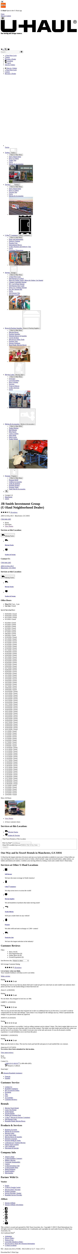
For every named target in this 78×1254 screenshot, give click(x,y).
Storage (13, 272)
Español (7, 1078)
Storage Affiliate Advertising (14, 1205)
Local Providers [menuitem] (14, 380)
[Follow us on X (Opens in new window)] (6, 1221)
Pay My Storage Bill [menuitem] (15, 289)
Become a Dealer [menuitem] (10, 59)
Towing (7, 184)
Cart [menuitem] (8, 63)
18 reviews (13, 512)
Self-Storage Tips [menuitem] (14, 293)
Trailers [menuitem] (7, 152)
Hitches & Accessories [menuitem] (16, 164)
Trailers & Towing (10, 554)
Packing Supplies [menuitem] (14, 334)
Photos (9, 526)
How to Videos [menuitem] (14, 158)
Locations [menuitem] (9, 61)
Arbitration (8, 1236)
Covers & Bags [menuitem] (14, 338)
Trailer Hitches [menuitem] (13, 428)
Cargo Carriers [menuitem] (13, 433)
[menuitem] (43, 189)
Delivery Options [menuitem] (14, 241)
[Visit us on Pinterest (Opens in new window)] (6, 1215)
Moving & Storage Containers (17, 1117)
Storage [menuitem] (7, 272)
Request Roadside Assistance (12, 1073)
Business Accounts (11, 1129)
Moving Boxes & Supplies (13, 1137)
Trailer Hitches (9, 911)
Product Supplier (10, 1191)
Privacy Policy (9, 1238)
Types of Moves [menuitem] (14, 386)
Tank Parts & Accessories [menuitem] (17, 489)
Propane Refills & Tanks (13, 1140)
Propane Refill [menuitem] (13, 480)
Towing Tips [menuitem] (13, 192)
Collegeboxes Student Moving (15, 1143)
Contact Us (8, 1087)
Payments (8, 1092)
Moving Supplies (9, 899)
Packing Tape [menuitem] (13, 341)
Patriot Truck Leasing (12, 1144)
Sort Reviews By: (7, 960)
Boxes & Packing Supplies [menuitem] (13, 328)
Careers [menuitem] (7, 57)
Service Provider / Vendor (13, 1193)
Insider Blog (11, 1167)
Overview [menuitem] (12, 379)
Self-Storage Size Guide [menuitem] (16, 286)
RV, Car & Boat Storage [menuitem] (16, 284)
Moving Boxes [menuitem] (13, 332)
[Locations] (8, 49)
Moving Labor (19, 374)
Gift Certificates (10, 1146)
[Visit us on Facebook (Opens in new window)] (6, 1209)
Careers (7, 1164)
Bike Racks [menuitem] (12, 432)
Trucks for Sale (9, 937)
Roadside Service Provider (13, 1195)
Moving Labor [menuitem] (10, 374)
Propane (14, 476)
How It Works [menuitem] (13, 382)
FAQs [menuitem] (11, 162)
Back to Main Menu (16, 155)
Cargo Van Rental (10, 1110)
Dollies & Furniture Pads (13, 1115)
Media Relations (10, 1169)
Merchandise (9, 1173)
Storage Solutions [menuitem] (14, 343)
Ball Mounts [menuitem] (13, 430)
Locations (10, 1245)
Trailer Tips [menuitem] (12, 160)
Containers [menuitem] (11, 235)
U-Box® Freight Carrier (12, 1187)
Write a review (5, 976)
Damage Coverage (11, 1139)
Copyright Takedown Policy (14, 1242)
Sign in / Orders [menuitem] (11, 68)
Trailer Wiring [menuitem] (13, 439)
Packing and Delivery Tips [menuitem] (20, 247)
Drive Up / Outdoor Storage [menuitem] (18, 287)
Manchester (8, 497)
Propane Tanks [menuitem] (13, 487)
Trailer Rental (9, 1112)
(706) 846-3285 (6, 519)
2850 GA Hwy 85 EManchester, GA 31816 (8, 567)
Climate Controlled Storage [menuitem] (17, 282)
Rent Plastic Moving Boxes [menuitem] (18, 345)
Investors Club (12, 1166)
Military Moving (10, 1160)
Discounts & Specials (12, 1148)
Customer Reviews (11, 1099)
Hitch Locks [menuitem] (13, 437)
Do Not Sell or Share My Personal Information (20, 1243)
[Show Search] (5, 49)
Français (7, 1076)
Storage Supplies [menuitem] (14, 295)
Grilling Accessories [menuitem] (15, 482)
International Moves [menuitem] (15, 245)
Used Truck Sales (10, 1135)
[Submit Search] (21, 52)
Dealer (7, 1185)
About (9, 1157)
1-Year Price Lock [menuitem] (11, 55)
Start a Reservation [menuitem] (15, 157)
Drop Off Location (11, 845)
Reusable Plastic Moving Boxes (15, 1121)
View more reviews (7, 1052)
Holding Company (13, 1158)
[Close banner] (2, 2)
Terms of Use (9, 1240)
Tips (6, 1094)
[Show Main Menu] (3, 18)
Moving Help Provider (12, 1189)
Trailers (13, 152)
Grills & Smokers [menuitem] (14, 483)
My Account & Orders (12, 1090)
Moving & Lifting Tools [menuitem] (16, 339)
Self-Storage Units (11, 1119)
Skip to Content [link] (6, 16)
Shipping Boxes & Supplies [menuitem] (18, 336)
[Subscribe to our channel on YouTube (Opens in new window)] (6, 1224)
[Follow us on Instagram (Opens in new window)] (6, 1212)
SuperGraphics (9, 1171)
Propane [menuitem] (8, 476)
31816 (7, 499)
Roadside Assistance (11, 1088)
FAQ (6, 1096)
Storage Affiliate (10, 1203)
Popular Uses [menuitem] (13, 243)
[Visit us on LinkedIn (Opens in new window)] (6, 1218)
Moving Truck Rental (12, 1108)
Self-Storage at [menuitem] (16, 278)
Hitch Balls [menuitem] (12, 435)
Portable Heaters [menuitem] (14, 485)
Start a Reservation (15, 189)
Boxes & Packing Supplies (31, 328)
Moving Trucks (9, 536)
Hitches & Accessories (27, 424)
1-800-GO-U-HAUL (12, 1063)
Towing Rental (9, 1113)
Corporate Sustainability (12, 1162)
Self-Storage (8, 874)
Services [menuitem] (11, 384)
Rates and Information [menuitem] (16, 239)
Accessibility (9, 1098)
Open (2, 14)
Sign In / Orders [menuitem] (10, 65)
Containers (24, 235)
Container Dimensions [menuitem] (16, 250)
